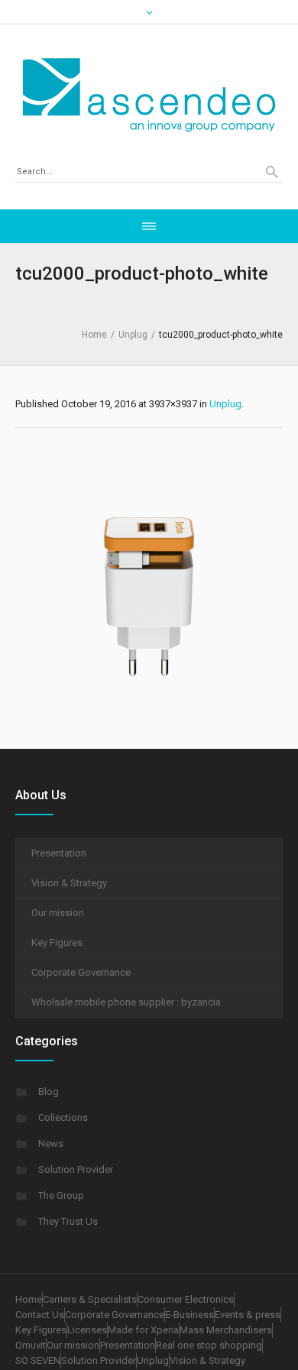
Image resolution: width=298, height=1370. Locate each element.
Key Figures (57, 942)
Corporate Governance (81, 972)
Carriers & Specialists (90, 1299)
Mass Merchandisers (226, 1330)
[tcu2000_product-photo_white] (149, 584)
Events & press (247, 1314)
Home (94, 334)
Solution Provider (75, 1169)
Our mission (57, 912)
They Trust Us (68, 1221)
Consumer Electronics (186, 1299)
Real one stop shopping (209, 1345)
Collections (63, 1117)
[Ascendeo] (149, 94)
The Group (61, 1195)
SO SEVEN (37, 1360)
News (50, 1143)
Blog (48, 1091)
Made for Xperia (143, 1330)
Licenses (87, 1330)
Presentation (58, 853)
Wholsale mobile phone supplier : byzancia (126, 1002)
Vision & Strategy (69, 883)
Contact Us (39, 1314)
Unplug (132, 334)
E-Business (189, 1314)
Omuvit (30, 1345)
